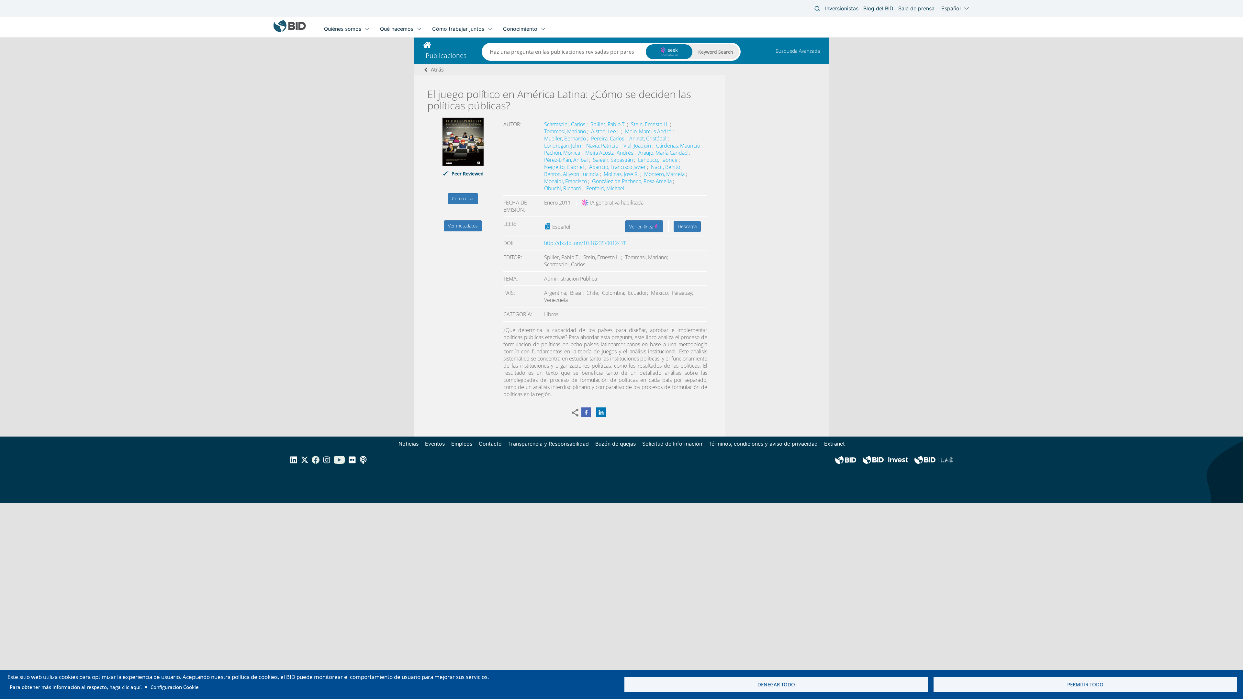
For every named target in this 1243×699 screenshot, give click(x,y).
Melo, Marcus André (649, 131)
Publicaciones (446, 55)
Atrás (437, 69)
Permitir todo (1085, 684)
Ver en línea (642, 227)
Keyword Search (715, 52)
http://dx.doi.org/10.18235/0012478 (585, 243)
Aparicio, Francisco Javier (618, 167)
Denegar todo (776, 684)
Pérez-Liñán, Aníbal (566, 159)
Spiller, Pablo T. (608, 124)
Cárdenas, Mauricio (678, 145)
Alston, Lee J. (606, 131)
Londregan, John (563, 145)
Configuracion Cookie (175, 687)
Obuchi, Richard (563, 188)
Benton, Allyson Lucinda (572, 174)
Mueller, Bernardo (565, 138)
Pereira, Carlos (608, 138)
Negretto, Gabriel (564, 167)
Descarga (687, 226)
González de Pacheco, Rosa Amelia (632, 181)
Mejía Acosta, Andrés (609, 152)
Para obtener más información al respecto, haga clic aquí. (76, 687)
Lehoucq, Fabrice (658, 159)
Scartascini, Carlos (565, 124)
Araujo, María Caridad (663, 152)
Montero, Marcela (665, 174)
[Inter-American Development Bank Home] (290, 31)
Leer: (509, 223)
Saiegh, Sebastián (613, 159)
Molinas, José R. (622, 174)
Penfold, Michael (605, 188)
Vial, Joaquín (637, 145)
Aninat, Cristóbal (648, 138)
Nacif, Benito (666, 167)
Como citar (463, 198)
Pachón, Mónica (562, 152)
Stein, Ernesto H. (650, 124)
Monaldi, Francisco (566, 181)
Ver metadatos (463, 226)
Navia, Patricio (603, 145)
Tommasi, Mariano (565, 131)
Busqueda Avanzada (798, 51)
